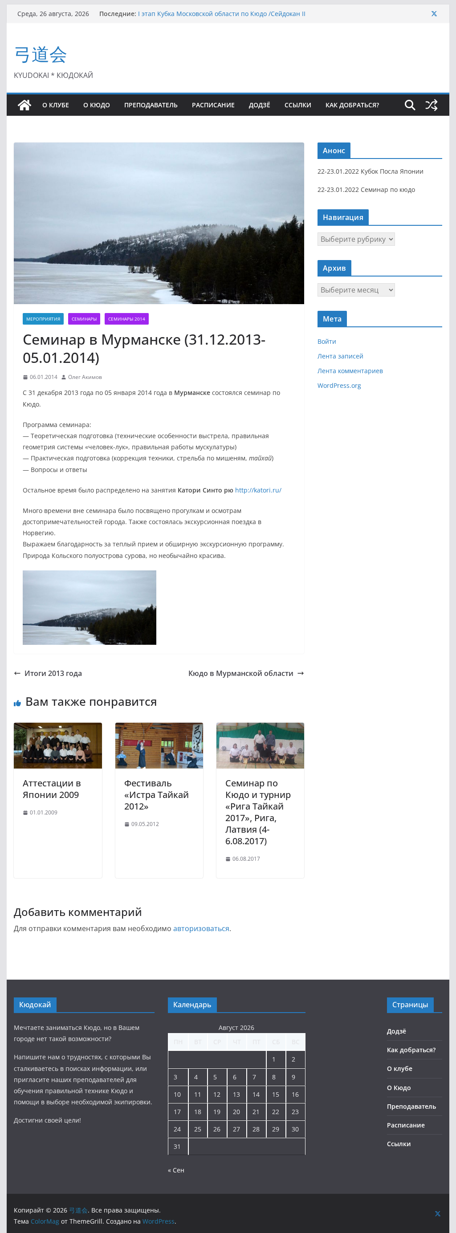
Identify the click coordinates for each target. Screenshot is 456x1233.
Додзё (259, 105)
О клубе (55, 105)
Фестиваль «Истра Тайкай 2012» (156, 794)
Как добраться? (352, 105)
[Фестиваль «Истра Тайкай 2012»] (159, 729)
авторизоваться (201, 928)
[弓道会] (24, 105)
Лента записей (340, 356)
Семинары (84, 319)
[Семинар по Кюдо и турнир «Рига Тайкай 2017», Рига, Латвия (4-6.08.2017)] (260, 729)
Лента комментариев (350, 370)
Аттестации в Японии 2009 (52, 789)
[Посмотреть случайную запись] (431, 105)
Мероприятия (43, 319)
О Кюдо (96, 105)
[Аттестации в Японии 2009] (58, 729)
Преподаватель (151, 105)
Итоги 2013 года (53, 673)
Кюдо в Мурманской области (240, 673)
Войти (327, 341)
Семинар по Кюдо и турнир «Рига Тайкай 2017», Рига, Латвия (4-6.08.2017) (258, 812)
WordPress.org (339, 385)
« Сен (176, 1170)
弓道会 (40, 53)
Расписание (213, 105)
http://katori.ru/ (258, 490)
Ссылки (298, 105)
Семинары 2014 (126, 319)
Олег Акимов (85, 377)
